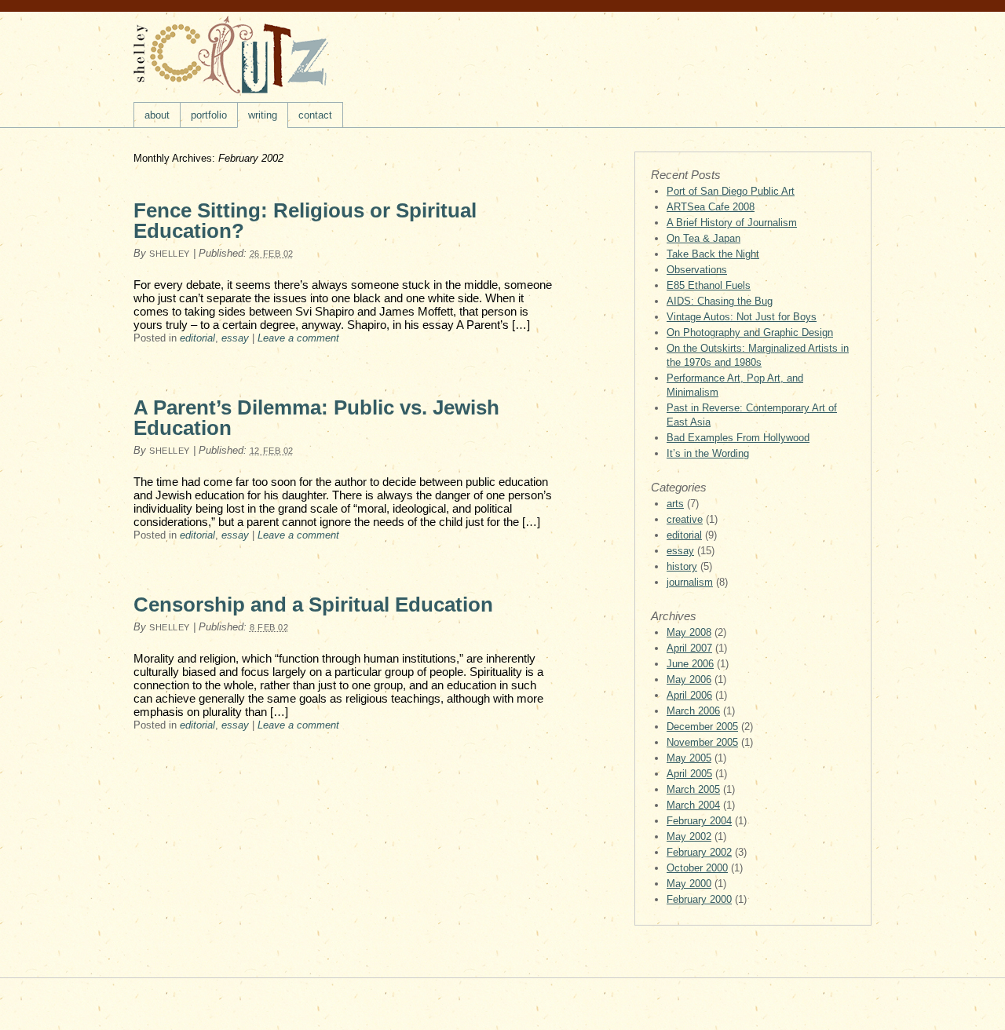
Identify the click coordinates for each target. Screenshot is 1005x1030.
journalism (690, 582)
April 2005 (689, 774)
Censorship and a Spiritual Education (313, 604)
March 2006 (693, 711)
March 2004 (693, 805)
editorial (197, 338)
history (682, 566)
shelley (169, 253)
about (157, 115)
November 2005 (702, 742)
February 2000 (699, 899)
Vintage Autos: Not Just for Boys (742, 317)
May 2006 (689, 679)
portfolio (209, 115)
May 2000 (689, 883)
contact (315, 115)
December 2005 (702, 726)
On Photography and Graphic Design (750, 332)
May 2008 (689, 632)
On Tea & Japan (703, 238)
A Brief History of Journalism (732, 222)
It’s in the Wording (708, 453)
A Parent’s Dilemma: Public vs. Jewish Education (316, 418)
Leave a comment (298, 338)
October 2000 (697, 868)
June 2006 (690, 664)
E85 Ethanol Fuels (709, 285)
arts (675, 504)
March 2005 (693, 789)
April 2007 (689, 648)
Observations (697, 270)
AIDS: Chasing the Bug (720, 301)
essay (235, 338)
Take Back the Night (713, 254)
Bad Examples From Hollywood (738, 438)
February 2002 (699, 852)
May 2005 (689, 758)
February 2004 (699, 821)
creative (685, 519)
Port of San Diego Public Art (731, 191)
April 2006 (689, 695)
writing (262, 115)
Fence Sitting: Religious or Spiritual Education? (305, 221)
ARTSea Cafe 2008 (711, 207)
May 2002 (689, 836)
